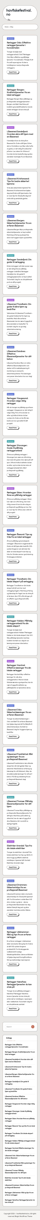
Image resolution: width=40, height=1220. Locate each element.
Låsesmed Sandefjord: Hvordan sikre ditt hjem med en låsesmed (20, 134)
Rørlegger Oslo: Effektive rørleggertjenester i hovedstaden (19, 45)
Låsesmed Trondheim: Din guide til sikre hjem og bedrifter (19, 307)
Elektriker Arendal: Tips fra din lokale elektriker (19, 847)
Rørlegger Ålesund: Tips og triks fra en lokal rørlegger (19, 535)
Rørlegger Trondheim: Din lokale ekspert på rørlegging (20, 580)
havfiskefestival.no (19, 12)
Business (10, 38)
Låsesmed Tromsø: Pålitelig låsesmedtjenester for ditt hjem (20, 804)
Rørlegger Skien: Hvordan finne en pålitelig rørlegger (19, 493)
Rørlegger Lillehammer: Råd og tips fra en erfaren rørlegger (19, 934)
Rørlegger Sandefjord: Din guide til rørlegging (19, 260)
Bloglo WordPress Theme (23, 1216)
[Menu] (9, 19)
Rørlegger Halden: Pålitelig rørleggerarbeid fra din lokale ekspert (19, 623)
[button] (32, 1026)
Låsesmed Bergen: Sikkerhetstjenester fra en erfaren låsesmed (19, 223)
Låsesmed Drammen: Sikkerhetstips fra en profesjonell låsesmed (17, 887)
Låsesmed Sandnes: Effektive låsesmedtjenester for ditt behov (19, 355)
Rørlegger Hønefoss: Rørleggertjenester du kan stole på (19, 984)
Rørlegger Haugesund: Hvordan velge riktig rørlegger (17, 401)
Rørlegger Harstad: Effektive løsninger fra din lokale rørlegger (19, 668)
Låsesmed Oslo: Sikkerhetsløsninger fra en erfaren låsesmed (19, 712)
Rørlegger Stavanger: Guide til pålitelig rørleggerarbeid (17, 448)
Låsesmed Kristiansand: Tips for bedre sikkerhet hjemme (18, 181)
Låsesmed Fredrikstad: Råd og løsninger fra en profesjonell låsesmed (20, 757)
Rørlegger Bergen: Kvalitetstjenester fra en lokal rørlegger (18, 92)
